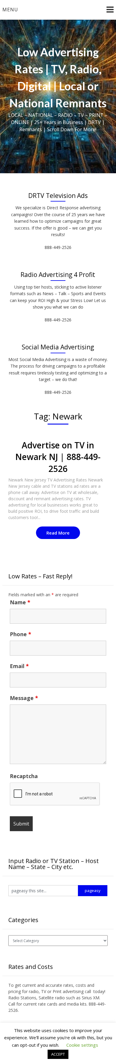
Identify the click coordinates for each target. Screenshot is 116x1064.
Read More (58, 533)
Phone (20, 634)
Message (24, 697)
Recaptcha (24, 776)
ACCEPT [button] (58, 1054)
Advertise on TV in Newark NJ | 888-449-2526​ (58, 456)
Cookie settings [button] (82, 1045)
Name (20, 602)
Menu (10, 9)
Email (19, 666)
